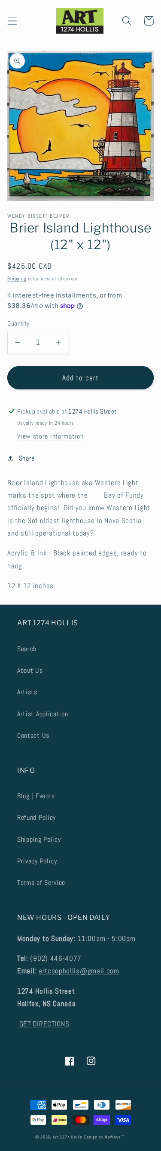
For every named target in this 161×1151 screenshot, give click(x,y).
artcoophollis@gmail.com (79, 970)
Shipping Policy (39, 839)
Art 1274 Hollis (67, 1137)
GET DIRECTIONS (43, 1024)
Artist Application (42, 713)
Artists (27, 691)
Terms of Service (41, 882)
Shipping (16, 279)
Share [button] (27, 458)
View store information (50, 436)
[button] (12, 21)
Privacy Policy (37, 861)
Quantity (18, 323)
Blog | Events (36, 795)
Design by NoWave (102, 1137)
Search (26, 648)
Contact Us (33, 735)
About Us (30, 670)
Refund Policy (36, 817)
